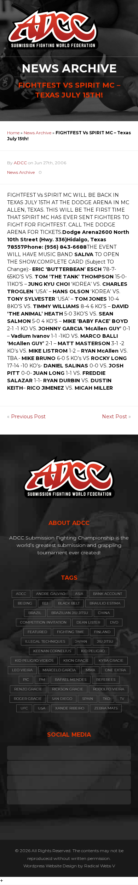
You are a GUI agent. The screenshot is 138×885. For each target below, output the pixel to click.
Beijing (25, 603)
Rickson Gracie (67, 689)
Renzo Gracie (28, 689)
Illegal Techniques (45, 641)
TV (122, 698)
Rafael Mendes (70, 679)
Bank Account (107, 593)
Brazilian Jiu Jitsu (69, 612)
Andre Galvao (50, 593)
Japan (81, 641)
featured (37, 632)
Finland (102, 632)
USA (41, 708)
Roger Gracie (28, 698)
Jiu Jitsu (105, 641)
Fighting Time (70, 632)
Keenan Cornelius (52, 651)
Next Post (114, 416)
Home (13, 132)
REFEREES (105, 679)
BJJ (45, 603)
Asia (79, 593)
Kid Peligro (93, 651)
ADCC (20, 162)
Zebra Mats (105, 708)
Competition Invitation (43, 622)
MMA (90, 670)
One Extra (115, 670)
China (104, 612)
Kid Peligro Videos (34, 660)
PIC (26, 679)
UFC (24, 708)
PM (42, 679)
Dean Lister (88, 622)
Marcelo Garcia (59, 670)
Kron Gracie (76, 660)
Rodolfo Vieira (108, 689)
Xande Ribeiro (69, 708)
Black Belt (69, 603)
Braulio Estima (105, 603)
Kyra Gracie (111, 660)
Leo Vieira (22, 670)
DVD (114, 622)
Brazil (34, 612)
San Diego (62, 698)
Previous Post (28, 416)
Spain (87, 698)
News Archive (37, 132)
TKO (106, 698)
